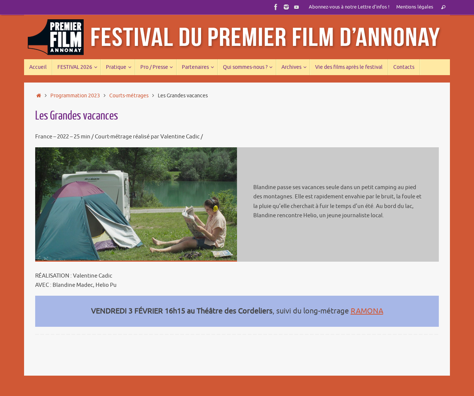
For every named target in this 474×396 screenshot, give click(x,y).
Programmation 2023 (75, 96)
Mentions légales (414, 7)
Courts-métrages (128, 96)
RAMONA (367, 311)
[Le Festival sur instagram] (286, 7)
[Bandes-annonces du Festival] (296, 7)
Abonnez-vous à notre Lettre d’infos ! (349, 7)
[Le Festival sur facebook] (276, 7)
